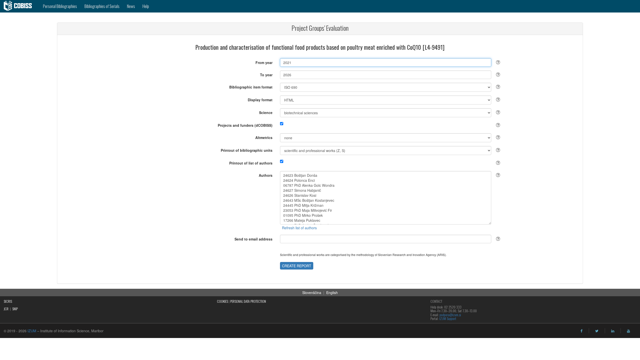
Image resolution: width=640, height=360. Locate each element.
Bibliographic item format (250, 87)
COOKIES (222, 301)
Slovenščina (311, 292)
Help (145, 6)
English (332, 292)
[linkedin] (612, 331)
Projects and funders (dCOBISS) (245, 125)
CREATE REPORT (296, 265)
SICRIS (8, 301)
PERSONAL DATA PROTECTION (248, 301)
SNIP (15, 308)
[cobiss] (19, 6)
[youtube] (628, 331)
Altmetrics (263, 137)
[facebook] (581, 331)
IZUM (32, 330)
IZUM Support (447, 318)
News (131, 6)
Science (265, 112)
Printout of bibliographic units (246, 150)
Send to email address (253, 239)
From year (264, 62)
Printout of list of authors (250, 163)
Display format (260, 99)
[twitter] (596, 331)
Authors (265, 175)
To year (266, 74)
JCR (6, 308)
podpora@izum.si (450, 314)
